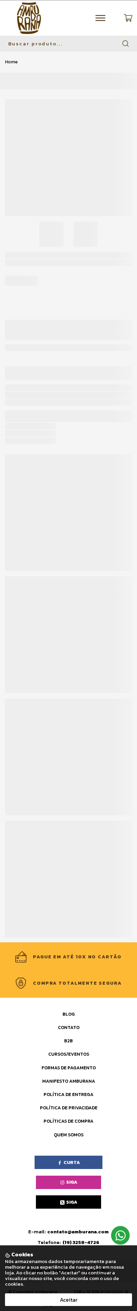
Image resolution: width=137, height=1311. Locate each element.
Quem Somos (68, 1134)
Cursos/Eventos (68, 1054)
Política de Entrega (68, 1094)
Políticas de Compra (68, 1121)
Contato (68, 1027)
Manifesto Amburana (68, 1081)
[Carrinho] (128, 18)
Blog (69, 1014)
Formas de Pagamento (69, 1067)
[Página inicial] (29, 18)
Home (11, 61)
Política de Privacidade (68, 1107)
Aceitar (68, 1300)
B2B (68, 1040)
